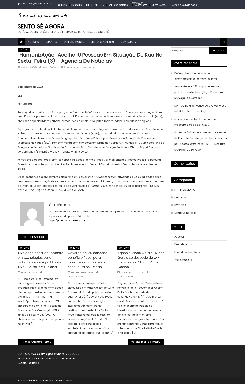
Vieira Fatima (50, 67)
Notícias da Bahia (28, 363)
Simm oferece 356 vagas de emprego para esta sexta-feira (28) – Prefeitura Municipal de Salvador (198, 92)
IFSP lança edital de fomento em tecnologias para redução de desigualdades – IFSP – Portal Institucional (41, 260)
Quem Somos (159, 4)
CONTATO (137, 2)
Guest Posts (140, 4)
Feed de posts (183, 244)
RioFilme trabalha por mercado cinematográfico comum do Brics (195, 76)
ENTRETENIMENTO (95, 4)
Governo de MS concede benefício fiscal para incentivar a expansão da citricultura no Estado (88, 260)
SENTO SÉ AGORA (41, 26)
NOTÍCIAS (62, 4)
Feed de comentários (187, 252)
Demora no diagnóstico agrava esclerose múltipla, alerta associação (200, 108)
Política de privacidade (184, 4)
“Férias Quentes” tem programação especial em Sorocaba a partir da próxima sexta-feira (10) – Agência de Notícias (38, 342)
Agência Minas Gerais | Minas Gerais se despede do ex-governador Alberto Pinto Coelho (140, 260)
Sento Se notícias (118, 4)
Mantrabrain (65, 380)
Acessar (179, 236)
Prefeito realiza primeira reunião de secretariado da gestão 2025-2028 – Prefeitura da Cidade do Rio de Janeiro (147, 342)
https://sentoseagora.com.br (67, 220)
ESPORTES (76, 4)
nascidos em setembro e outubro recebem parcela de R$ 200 (195, 122)
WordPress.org (183, 260)
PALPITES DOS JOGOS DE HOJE (56, 358)
